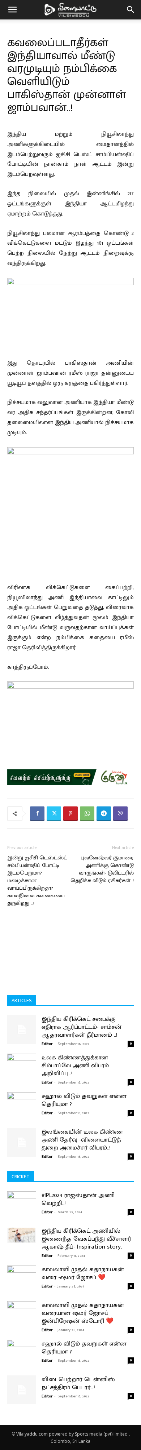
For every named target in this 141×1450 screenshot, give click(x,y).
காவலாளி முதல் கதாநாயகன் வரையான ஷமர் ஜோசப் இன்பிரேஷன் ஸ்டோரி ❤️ (83, 1313)
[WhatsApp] (87, 813)
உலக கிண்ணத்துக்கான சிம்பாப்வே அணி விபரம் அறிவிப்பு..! (75, 1065)
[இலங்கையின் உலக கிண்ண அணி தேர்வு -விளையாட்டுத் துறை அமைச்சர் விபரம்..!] (21, 1142)
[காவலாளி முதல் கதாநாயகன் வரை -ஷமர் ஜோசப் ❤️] (21, 1284)
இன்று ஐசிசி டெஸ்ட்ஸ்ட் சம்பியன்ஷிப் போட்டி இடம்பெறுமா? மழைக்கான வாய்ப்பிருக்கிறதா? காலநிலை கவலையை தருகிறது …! (37, 880)
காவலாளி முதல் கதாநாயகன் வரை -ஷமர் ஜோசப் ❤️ (83, 1273)
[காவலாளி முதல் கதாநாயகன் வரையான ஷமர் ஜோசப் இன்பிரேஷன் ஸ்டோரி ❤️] (21, 1319)
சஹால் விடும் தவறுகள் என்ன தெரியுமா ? (84, 1100)
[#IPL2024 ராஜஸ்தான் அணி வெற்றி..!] (21, 1209)
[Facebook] (37, 813)
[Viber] (120, 813)
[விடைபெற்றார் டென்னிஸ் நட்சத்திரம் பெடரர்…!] (21, 1389)
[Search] (131, 9)
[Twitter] (54, 813)
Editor (47, 1044)
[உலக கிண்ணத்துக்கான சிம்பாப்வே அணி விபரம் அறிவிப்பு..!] (21, 1062)
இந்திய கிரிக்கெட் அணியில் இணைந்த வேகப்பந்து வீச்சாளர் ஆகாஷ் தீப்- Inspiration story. (86, 1239)
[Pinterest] (70, 813)
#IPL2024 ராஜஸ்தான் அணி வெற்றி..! (78, 1199)
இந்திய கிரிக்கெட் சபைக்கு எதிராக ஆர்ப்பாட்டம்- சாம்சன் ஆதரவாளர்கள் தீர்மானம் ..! (81, 1027)
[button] (12, 9)
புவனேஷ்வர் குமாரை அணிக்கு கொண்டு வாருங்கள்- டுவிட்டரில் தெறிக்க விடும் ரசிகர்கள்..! (102, 869)
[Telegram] (104, 813)
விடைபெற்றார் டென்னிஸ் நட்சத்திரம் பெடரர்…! (78, 1383)
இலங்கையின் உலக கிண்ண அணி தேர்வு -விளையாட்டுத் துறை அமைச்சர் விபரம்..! (82, 1140)
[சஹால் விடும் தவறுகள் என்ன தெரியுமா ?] (21, 1101)
